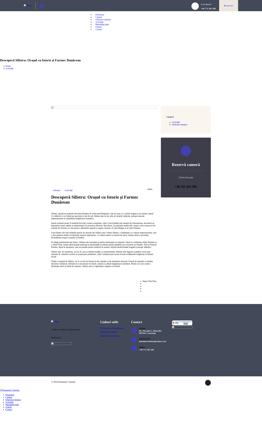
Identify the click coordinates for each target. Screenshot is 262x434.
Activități (9, 68)
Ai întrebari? (206, 4)
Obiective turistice (179, 124)
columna (56, 190)
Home (8, 66)
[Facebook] (42, 6)
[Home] (27, 5)
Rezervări (228, 6)
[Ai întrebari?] (195, 6)
